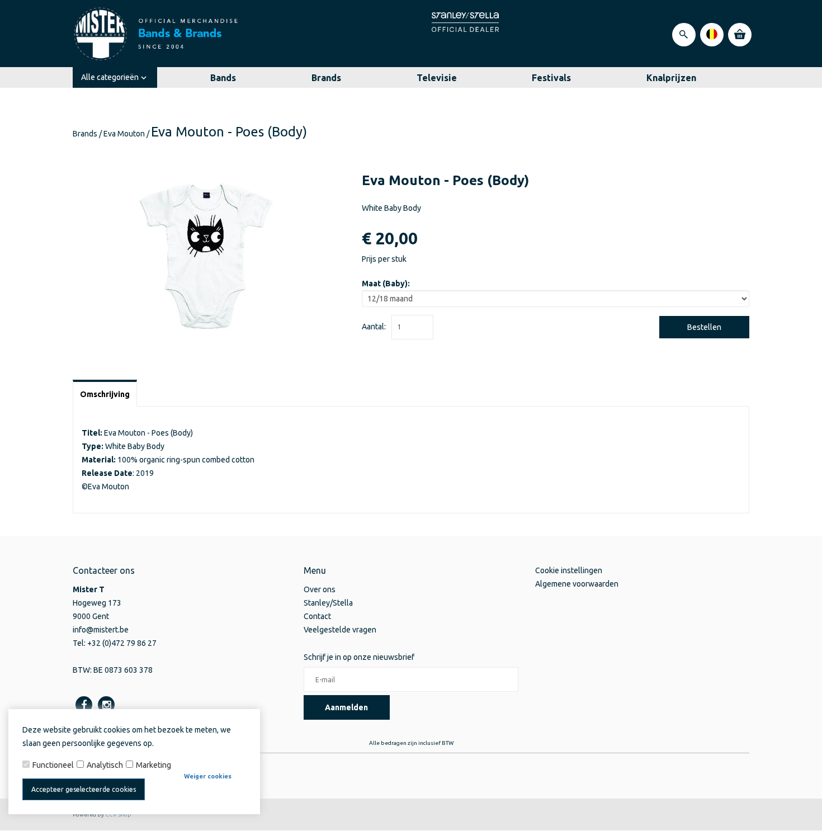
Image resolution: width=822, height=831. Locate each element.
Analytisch (105, 765)
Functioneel (53, 765)
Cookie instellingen (568, 570)
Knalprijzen (671, 78)
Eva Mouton (124, 133)
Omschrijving (105, 394)
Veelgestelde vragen (340, 629)
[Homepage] (156, 33)
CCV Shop (118, 814)
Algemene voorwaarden (576, 583)
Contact (317, 616)
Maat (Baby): (386, 283)
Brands (326, 78)
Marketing (153, 765)
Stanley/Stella (328, 602)
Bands (223, 78)
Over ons (320, 589)
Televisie (437, 78)
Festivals (551, 78)
